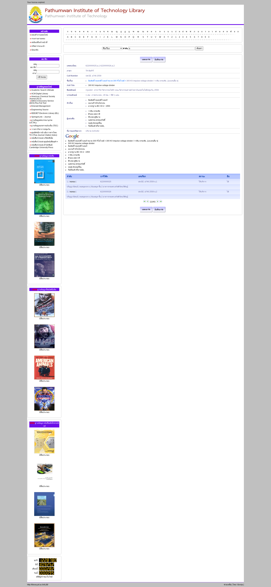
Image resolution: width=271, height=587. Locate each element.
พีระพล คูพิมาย (94, 117)
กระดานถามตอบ (38, 38)
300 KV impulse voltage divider (101, 85)
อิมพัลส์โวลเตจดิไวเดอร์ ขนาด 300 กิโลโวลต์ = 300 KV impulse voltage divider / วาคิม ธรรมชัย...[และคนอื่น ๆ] (113, 141)
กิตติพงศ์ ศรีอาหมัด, (96, 126)
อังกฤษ (240, 585)
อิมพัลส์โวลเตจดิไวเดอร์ (97, 100)
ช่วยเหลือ (227, 585)
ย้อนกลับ (35, 50)
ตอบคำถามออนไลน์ (40, 35)
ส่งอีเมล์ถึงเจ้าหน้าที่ (39, 42)
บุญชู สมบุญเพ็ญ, (95, 123)
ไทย (234, 585)
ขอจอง (72, 182)
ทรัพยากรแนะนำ (38, 46)
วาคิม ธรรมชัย (94, 111)
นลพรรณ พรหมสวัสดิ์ (96, 120)
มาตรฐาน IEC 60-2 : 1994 (99, 106)
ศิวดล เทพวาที (94, 114)
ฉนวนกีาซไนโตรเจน (96, 103)
